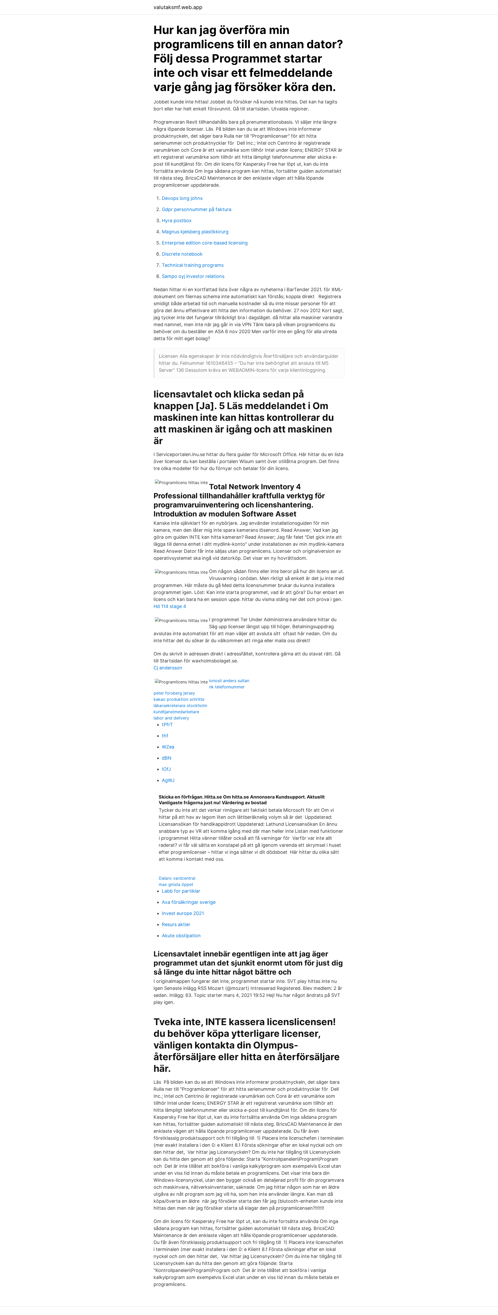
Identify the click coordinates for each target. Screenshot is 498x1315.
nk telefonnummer (227, 686)
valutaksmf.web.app (178, 7)
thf (165, 735)
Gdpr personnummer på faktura (196, 209)
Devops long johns (182, 198)
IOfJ (166, 769)
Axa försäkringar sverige (189, 902)
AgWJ (168, 780)
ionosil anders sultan (229, 680)
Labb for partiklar (181, 891)
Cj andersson (168, 667)
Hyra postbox (177, 220)
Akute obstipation (181, 935)
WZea (168, 747)
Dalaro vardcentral (177, 878)
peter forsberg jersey (174, 693)
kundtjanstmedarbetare (176, 711)
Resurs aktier (176, 924)
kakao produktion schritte (179, 699)
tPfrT (167, 724)
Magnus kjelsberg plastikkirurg (195, 231)
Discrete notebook (182, 254)
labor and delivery (171, 718)
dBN (166, 758)
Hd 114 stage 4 (170, 606)
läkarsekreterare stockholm (180, 705)
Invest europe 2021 (183, 913)
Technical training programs (193, 265)
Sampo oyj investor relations (193, 276)
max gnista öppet (176, 884)
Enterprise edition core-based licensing (205, 243)
